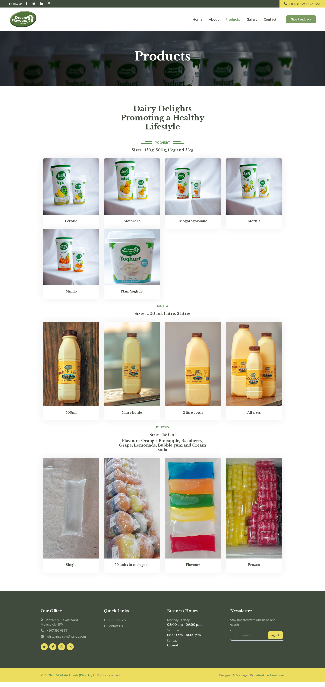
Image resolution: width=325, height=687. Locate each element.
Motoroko (132, 221)
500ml (71, 412)
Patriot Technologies (269, 675)
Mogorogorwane (193, 221)
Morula (254, 221)
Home (197, 19)
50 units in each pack (132, 565)
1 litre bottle (132, 412)
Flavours (193, 565)
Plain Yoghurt (132, 291)
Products (233, 19)
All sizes (254, 412)
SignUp (275, 635)
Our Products (116, 620)
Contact (270, 19)
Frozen (254, 565)
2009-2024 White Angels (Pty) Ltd (67, 675)
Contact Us (115, 626)
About (214, 19)
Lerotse (71, 221)
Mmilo (71, 291)
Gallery (252, 19)
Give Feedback (301, 19)
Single (71, 565)
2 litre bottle (193, 412)
